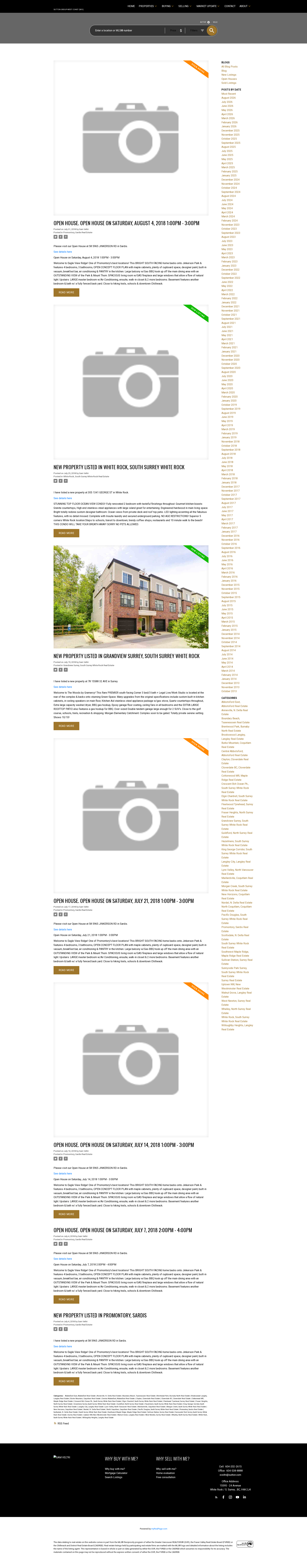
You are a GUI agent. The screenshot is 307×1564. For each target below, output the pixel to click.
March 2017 (228, 523)
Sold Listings (228, 82)
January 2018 (228, 482)
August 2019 (228, 413)
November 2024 (230, 183)
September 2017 (230, 498)
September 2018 (230, 449)
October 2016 (229, 543)
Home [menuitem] (131, 6)
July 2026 (226, 101)
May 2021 (227, 335)
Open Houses (229, 78)
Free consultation (165, 1477)
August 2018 (228, 453)
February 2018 (229, 478)
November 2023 (230, 224)
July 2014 (226, 654)
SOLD (215, 22)
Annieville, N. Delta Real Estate (109, 1396)
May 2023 (227, 249)
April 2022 (227, 290)
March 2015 (228, 621)
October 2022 (229, 273)
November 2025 (230, 134)
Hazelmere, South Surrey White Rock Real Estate (163, 1404)
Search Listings (113, 1477)
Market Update (206, 6)
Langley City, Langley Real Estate (91, 1407)
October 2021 (229, 314)
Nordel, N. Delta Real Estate (95, 1409)
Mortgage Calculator (116, 1473)
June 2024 (227, 204)
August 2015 (228, 601)
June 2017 (227, 511)
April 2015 (227, 617)
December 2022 (230, 269)
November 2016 (230, 539)
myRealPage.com (159, 1529)
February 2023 (229, 261)
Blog (224, 70)
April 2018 (227, 470)
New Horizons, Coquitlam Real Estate (68, 1409)
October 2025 (229, 138)
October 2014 (229, 642)
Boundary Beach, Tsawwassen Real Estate (139, 1396)
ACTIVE (203, 22)
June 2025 (227, 155)
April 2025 (227, 163)
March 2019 (228, 429)
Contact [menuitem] (230, 6)
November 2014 (230, 638)
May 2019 (227, 421)
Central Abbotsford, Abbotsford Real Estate (118, 1399)
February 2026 (229, 122)
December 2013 (230, 683)
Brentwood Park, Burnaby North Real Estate (173, 1396)
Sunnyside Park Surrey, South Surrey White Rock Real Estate (235, 972)
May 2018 (227, 466)
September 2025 (230, 142)
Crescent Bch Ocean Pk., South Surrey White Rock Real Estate (98, 1401)
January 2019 (228, 437)
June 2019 (227, 417)
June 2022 (227, 282)
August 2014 (228, 650)
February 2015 (229, 625)
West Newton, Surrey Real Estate (158, 1415)
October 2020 (229, 363)
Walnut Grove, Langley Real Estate (131, 1415)
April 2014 (227, 666)
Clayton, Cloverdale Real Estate (148, 1399)
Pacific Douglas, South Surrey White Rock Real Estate (158, 1409)
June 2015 (227, 609)
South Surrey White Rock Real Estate (93, 1412)
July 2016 (226, 556)
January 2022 (228, 302)
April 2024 (227, 212)
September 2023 (230, 232)
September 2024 (230, 192)
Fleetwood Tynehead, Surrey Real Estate (179, 1401)
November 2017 (230, 490)
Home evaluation (165, 1473)
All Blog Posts (229, 66)
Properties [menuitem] (146, 6)
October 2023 (229, 228)
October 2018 (229, 445)
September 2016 (230, 547)
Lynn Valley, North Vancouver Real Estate (121, 1407)
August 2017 (228, 503)
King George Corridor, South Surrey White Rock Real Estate (236, 853)
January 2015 (228, 629)
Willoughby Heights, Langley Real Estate (98, 1418)
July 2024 (226, 200)
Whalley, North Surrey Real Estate (185, 1415)
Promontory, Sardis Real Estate (77, 232)
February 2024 (229, 220)
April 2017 (227, 519)
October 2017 (229, 494)
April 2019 (227, 425)
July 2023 (226, 241)
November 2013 (230, 687)
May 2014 (227, 662)
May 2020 (227, 384)
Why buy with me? (115, 1468)
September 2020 (230, 367)
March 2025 (228, 167)
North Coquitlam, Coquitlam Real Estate (122, 1409)
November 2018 (230, 441)
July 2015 (226, 605)
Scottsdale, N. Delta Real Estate (66, 1412)
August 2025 (228, 146)
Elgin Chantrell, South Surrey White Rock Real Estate (142, 1401)
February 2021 (229, 347)
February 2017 (229, 527)
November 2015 (230, 588)
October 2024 (229, 187)
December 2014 (230, 634)
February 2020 (229, 396)
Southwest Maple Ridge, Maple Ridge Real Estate (127, 1412)
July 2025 (226, 151)
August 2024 (228, 195)
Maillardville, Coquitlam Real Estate (152, 1407)
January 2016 (228, 580)
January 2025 (228, 175)
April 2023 (227, 253)
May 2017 (227, 515)
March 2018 (228, 474)
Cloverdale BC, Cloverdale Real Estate (176, 1399)
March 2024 (228, 216)
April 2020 (227, 388)
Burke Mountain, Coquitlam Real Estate (85, 1399)
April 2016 (227, 568)
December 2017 (230, 486)
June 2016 (227, 560)
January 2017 (228, 531)
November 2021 (230, 310)
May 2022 (227, 286)
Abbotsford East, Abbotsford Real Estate (80, 1396)
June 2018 (227, 462)
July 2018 (226, 457)
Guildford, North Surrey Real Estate (130, 1404)
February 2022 (229, 298)
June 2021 (227, 331)
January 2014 (228, 678)
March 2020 (228, 392)
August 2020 (228, 372)
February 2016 (229, 576)
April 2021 (227, 339)
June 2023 (227, 245)
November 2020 (230, 359)
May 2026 (227, 110)
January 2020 (228, 400)
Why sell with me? (166, 1468)
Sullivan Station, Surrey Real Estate (161, 1412)
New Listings (228, 74)
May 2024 (227, 208)
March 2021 (228, 343)
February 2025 (229, 171)
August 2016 (228, 552)
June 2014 (227, 658)
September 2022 (230, 277)
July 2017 (226, 507)
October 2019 (229, 404)
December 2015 (230, 584)
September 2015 (230, 597)
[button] (216, 1497)
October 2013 (229, 691)
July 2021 (226, 326)
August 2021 (228, 322)
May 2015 (227, 613)
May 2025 (227, 159)
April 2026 (227, 114)
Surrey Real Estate (75, 1415)
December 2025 (230, 130)
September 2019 (230, 408)
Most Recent (228, 93)
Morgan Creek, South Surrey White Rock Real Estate (186, 1407)
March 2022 (228, 294)
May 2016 (227, 564)
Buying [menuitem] (166, 6)
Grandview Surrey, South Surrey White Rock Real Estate (88, 665)
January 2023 (228, 265)
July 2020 (226, 376)
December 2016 (230, 535)
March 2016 (228, 572)
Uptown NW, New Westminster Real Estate (100, 1415)
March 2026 (228, 118)
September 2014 (230, 646)
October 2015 (229, 593)
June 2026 (227, 105)
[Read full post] (131, 139)
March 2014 (228, 670)
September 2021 (230, 318)
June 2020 (227, 380)
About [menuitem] (244, 6)
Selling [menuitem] (183, 6)
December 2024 (230, 179)
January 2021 (228, 351)
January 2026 (228, 126)
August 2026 (228, 97)
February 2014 (229, 674)
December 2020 (230, 355)
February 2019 (229, 433)
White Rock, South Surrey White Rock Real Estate (86, 476)
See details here (63, 251)
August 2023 (228, 236)
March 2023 (228, 257)
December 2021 (230, 306)
